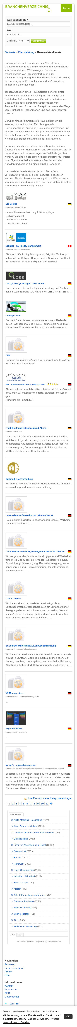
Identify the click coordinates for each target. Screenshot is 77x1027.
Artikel (12, 935)
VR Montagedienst (15, 693)
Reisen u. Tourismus (24, 901)
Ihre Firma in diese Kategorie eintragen (50, 798)
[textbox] (38, 23)
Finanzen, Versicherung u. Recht (30, 845)
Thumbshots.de (54, 942)
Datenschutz (12, 996)
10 (42, 803)
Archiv (8, 971)
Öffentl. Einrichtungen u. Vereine (29, 895)
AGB (7, 993)
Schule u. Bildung (22, 907)
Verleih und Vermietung (25, 926)
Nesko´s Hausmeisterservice (21, 765)
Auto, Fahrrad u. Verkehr (26, 826)
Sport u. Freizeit (21, 914)
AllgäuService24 (14, 728)
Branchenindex (16, 814)
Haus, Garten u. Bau (24, 870)
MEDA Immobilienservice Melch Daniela (26, 384)
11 (47, 803)
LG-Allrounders (13, 598)
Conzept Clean (13, 315)
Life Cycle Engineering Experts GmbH (25, 283)
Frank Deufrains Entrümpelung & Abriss (26, 428)
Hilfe (7, 975)
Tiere (16, 920)
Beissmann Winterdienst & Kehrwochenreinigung (31, 646)
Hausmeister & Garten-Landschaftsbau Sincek (29, 515)
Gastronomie (20, 851)
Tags (20, 935)
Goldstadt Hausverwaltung (19, 479)
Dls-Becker (11, 204)
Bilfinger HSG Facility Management (23, 246)
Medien (17, 889)
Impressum (11, 989)
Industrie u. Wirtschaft (24, 876)
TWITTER (14, 1003)
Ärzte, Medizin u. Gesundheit (28, 820)
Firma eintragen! (14, 968)
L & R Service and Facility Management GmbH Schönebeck (36, 551)
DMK (8, 355)
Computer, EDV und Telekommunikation (33, 832)
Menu (66, 8)
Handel (17, 857)
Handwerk (19, 864)
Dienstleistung (26, 52)
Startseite (10, 52)
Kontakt (9, 985)
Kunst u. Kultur (21, 882)
